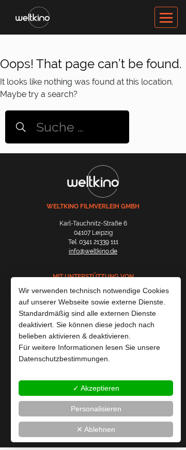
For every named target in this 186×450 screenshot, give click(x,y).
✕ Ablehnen (95, 429)
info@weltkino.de (93, 251)
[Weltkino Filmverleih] (32, 16)
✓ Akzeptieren (96, 388)
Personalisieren (96, 409)
